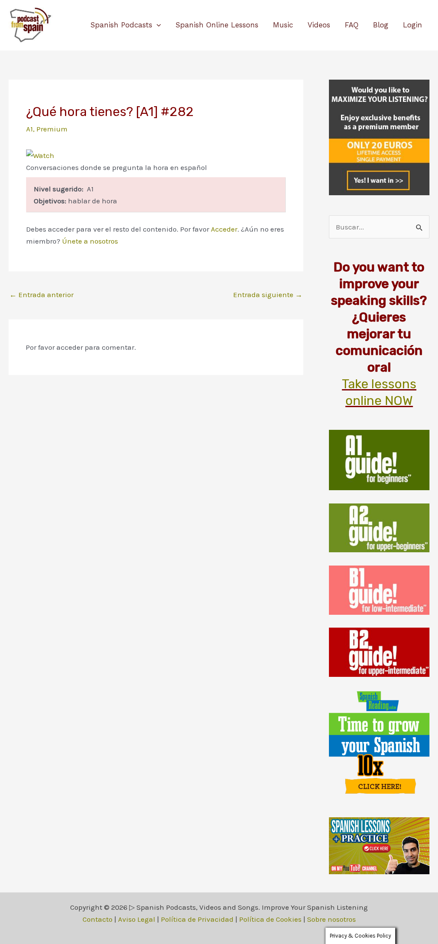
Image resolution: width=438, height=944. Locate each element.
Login (412, 25)
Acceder (224, 229)
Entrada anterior (41, 294)
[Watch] (40, 154)
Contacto (97, 919)
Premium (52, 129)
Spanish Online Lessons (216, 25)
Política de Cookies (270, 919)
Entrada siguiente (267, 294)
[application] (156, 25)
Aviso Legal (136, 919)
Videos (319, 25)
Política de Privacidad (197, 919)
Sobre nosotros (331, 919)
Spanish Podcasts (121, 25)
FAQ (351, 25)
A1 (29, 129)
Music (283, 25)
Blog (380, 25)
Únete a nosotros (90, 241)
